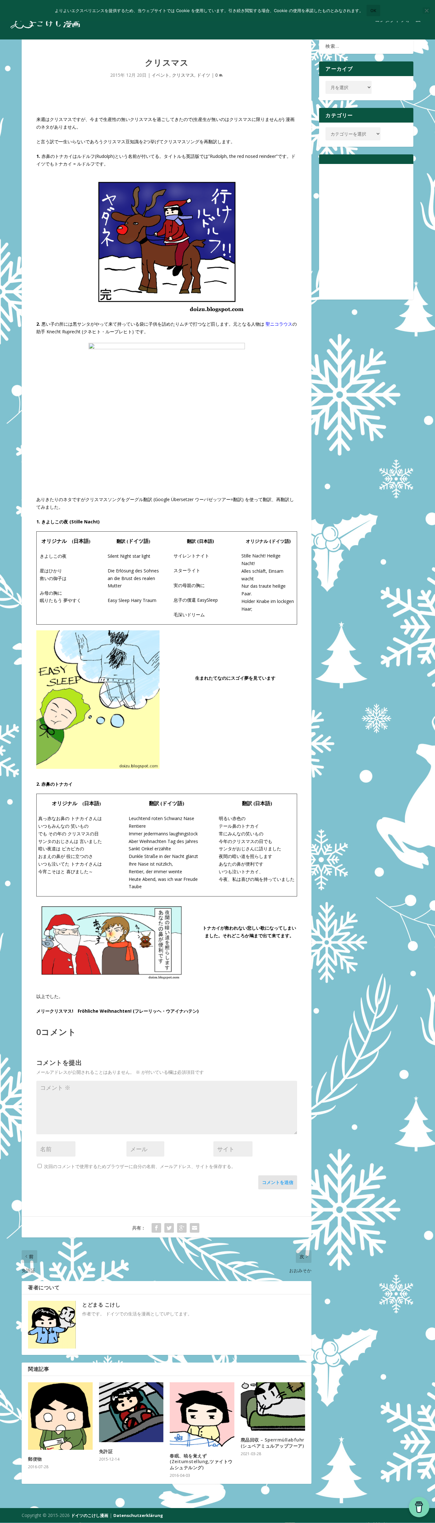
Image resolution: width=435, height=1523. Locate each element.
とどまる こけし (101, 1304)
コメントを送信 (277, 1182)
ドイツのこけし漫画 (89, 1515)
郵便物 (35, 1459)
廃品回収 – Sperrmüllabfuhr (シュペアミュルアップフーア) (272, 1443)
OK (373, 10)
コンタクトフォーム (398, 20)
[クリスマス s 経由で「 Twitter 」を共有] (169, 1228)
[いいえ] (426, 10)
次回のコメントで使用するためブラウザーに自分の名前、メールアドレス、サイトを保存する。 (140, 1166)
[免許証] (131, 1412)
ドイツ (203, 75)
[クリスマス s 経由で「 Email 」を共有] (194, 1228)
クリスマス (183, 75)
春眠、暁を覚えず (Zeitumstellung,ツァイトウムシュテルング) (201, 1461)
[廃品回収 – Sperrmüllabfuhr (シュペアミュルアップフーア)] (273, 1406)
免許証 (106, 1451)
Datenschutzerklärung (138, 1515)
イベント (160, 75)
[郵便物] (60, 1416)
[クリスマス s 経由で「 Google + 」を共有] (181, 1228)
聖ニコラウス (279, 324)
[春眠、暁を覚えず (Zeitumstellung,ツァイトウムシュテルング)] (202, 1414)
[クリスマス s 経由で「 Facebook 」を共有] (156, 1228)
